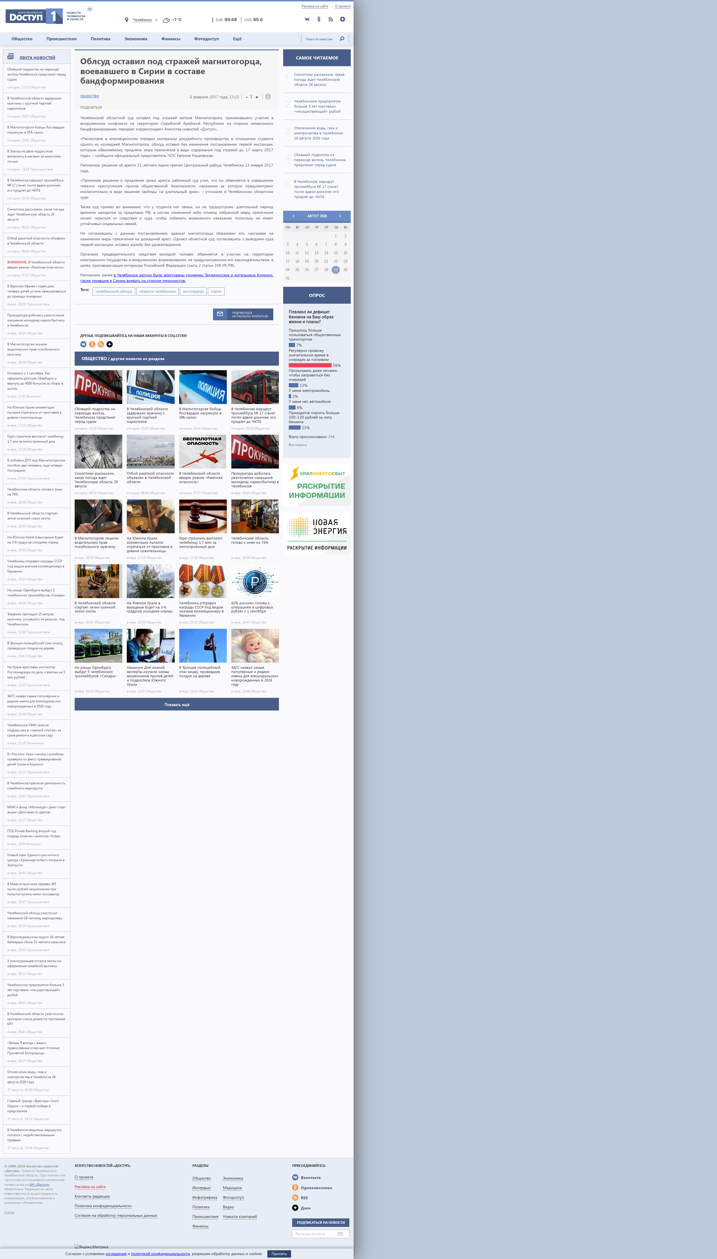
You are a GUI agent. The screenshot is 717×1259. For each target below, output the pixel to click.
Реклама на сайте (315, 6)
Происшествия (61, 38)
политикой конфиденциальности (160, 1253)
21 (326, 261)
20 (316, 261)
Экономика (136, 38)
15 (336, 253)
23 (345, 261)
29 (336, 270)
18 (297, 261)
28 (326, 270)
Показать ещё (177, 704)
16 (345, 253)
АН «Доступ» (40, 1184)
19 (307, 261)
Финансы (170, 38)
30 (345, 270)
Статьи (9, 1212)
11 (297, 253)
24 (288, 270)
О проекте (343, 6)
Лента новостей (37, 57)
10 (288, 253)
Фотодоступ (206, 38)
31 (288, 278)
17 (288, 261)
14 (326, 253)
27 (316, 270)
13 (316, 253)
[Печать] (267, 97)
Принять (279, 1253)
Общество (22, 38)
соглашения (116, 1253)
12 (307, 253)
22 (336, 261)
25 (297, 270)
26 (307, 270)
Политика (100, 38)
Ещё (237, 38)
